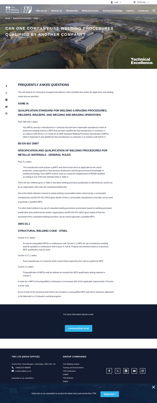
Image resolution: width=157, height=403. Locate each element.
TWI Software (68, 378)
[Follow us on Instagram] (142, 371)
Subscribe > (110, 394)
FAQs (36, 18)
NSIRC (65, 381)
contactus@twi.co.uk (78, 328)
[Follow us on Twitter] (117, 371)
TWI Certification (69, 371)
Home (7, 18)
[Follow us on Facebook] (109, 371)
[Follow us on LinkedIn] (126, 371)
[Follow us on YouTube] (134, 371)
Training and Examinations (73, 368)
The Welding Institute (71, 364)
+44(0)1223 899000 (23, 368)
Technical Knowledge (22, 18)
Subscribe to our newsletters (23, 378)
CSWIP (65, 374)
